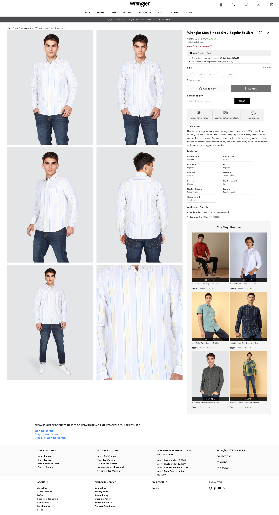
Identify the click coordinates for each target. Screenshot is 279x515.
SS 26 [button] (87, 12)
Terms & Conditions (105, 506)
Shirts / (33, 28)
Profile (155, 487)
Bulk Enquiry (43, 506)
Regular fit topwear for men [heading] (50, 437)
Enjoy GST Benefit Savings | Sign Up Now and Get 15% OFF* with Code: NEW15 (139, 20)
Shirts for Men (44, 459)
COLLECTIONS (224, 456)
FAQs (40, 495)
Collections (43, 502)
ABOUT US (43, 482)
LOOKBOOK (223, 468)
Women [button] (127, 12)
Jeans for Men (44, 456)
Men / (17, 28)
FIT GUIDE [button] (174, 12)
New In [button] (100, 12)
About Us (42, 487)
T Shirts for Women (107, 463)
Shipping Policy (103, 498)
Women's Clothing (108, 450)
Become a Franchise (47, 498)
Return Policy (101, 495)
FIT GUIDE (222, 462)
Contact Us (100, 487)
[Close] (277, 19)
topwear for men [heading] (44, 430)
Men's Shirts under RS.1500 (171, 463)
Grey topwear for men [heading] (47, 434)
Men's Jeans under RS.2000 (171, 460)
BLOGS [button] (189, 12)
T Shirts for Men (45, 467)
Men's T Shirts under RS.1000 (172, 467)
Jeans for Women (106, 456)
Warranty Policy (103, 502)
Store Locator (44, 491)
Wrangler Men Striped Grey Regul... (50, 28)
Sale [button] (160, 12)
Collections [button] (144, 12)
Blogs (40, 509)
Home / (11, 28)
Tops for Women (106, 459)
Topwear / (24, 28)
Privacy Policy (102, 491)
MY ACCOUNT (159, 482)
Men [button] (113, 12)
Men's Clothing (46, 450)
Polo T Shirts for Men (48, 463)
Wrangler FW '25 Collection (231, 450)
